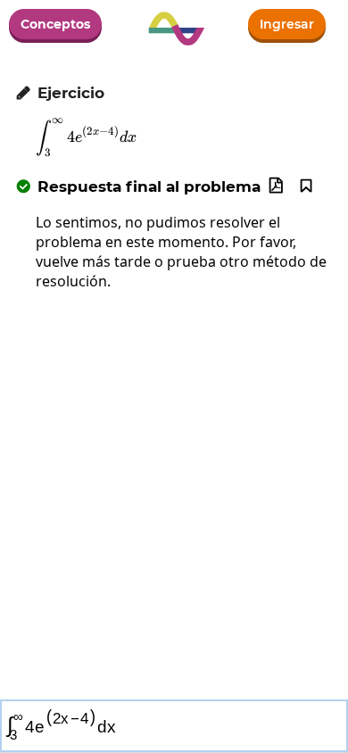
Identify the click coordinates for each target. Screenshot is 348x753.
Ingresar (287, 24)
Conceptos (55, 24)
